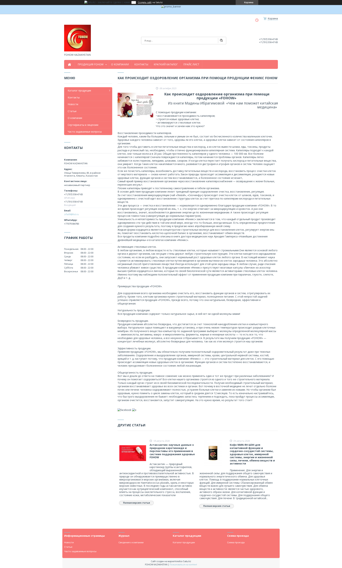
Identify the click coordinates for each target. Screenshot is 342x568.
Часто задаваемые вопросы (85, 131)
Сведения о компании (131, 542)
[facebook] (124, 410)
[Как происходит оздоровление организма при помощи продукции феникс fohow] (135, 105)
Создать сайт (145, 2)
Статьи (72, 111)
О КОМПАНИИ (120, 64)
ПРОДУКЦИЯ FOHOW (90, 64)
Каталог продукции (79, 90)
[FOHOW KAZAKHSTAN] (77, 38)
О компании (75, 118)
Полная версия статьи (136, 502)
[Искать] (221, 40)
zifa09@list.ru (71, 214)
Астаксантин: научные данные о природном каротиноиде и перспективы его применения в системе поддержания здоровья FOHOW (172, 451)
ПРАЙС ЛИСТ (191, 64)
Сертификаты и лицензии (83, 125)
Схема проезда (236, 542)
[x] (134, 410)
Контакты (74, 97)
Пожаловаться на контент (183, 564)
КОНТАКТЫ (141, 64)
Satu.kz (187, 561)
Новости (73, 104)
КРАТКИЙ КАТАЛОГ (166, 64)
